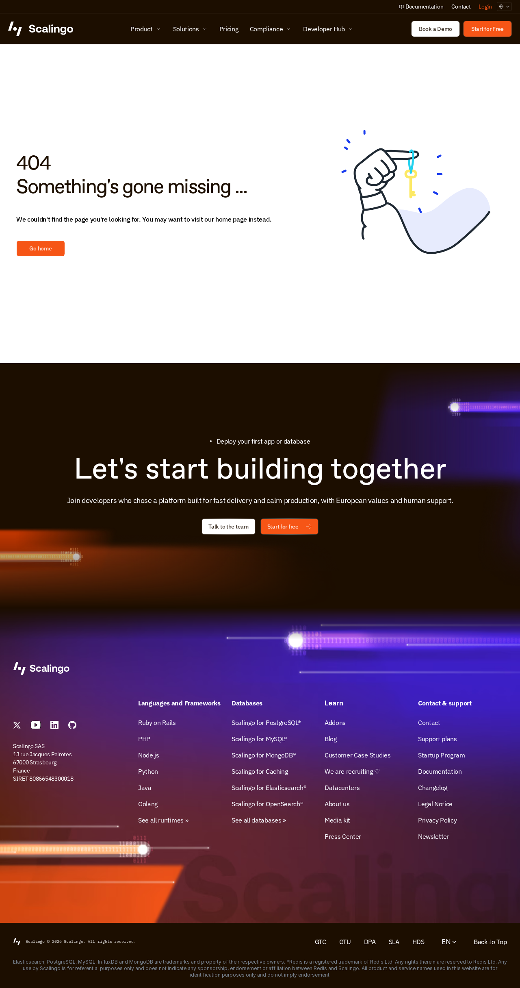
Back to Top (490, 941)
